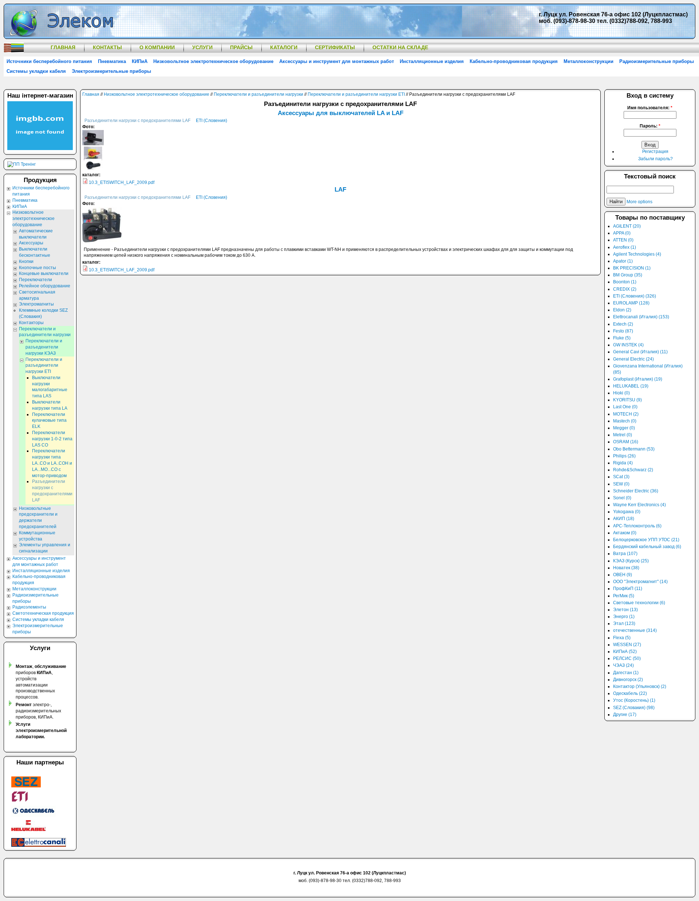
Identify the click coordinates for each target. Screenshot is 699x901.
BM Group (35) (627, 275)
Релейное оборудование (44, 285)
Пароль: (650, 126)
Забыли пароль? (655, 158)
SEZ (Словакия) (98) (634, 707)
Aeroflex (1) (624, 247)
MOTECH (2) (626, 414)
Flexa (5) (622, 637)
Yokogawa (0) (626, 511)
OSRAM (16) (625, 441)
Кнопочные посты (37, 267)
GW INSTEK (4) (628, 344)
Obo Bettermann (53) (634, 449)
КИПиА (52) (625, 651)
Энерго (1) (624, 616)
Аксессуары (31, 242)
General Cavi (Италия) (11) (640, 351)
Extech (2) (623, 324)
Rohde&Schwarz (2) (633, 469)
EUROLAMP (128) (631, 303)
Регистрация (655, 151)
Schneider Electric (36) (635, 490)
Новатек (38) (626, 567)
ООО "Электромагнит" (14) (640, 581)
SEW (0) (621, 484)
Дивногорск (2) (628, 679)
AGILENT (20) (627, 226)
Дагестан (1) (626, 672)
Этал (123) (624, 623)
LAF (340, 189)
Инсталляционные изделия (432, 61)
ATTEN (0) (623, 240)
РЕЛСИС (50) (627, 658)
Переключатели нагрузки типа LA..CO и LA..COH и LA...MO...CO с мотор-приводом (52, 463)
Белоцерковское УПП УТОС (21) (646, 539)
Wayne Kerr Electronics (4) (639, 504)
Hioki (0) (621, 393)
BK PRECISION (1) (632, 268)
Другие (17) (624, 714)
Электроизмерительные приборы (111, 71)
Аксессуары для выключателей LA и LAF (340, 113)
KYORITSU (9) (627, 399)
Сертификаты (335, 47)
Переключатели (35, 279)
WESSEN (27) (627, 644)
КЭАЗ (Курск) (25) (631, 560)
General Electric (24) (633, 359)
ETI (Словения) (211, 120)
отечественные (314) (635, 630)
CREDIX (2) (624, 289)
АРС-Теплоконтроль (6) (637, 525)
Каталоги (283, 47)
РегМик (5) (623, 595)
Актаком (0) (624, 532)
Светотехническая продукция (43, 613)
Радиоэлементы (29, 607)
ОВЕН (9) (622, 574)
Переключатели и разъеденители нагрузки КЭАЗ (43, 347)
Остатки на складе (400, 47)
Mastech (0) (624, 421)
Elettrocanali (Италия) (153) (641, 316)
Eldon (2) (622, 309)
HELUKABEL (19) (630, 386)
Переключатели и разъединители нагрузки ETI (356, 94)
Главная (63, 47)
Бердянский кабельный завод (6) (647, 546)
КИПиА (139, 61)
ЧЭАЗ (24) (623, 665)
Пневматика (112, 61)
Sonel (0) (622, 497)
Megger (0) (624, 427)
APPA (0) (622, 233)
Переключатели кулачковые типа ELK (49, 420)
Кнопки (26, 261)
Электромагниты (36, 304)
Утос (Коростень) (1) (634, 700)
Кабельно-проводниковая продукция (514, 61)
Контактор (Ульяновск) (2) (639, 686)
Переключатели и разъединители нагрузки (258, 94)
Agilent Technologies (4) (637, 254)
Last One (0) (625, 406)
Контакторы (31, 322)
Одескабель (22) (630, 693)
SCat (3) (621, 476)
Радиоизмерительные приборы (656, 61)
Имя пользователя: (649, 107)
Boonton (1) (624, 281)
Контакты (107, 47)
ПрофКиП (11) (627, 588)
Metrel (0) (622, 434)
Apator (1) (623, 261)
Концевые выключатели (43, 273)
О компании (157, 47)
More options (639, 201)
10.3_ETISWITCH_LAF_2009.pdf (121, 182)
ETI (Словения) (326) (634, 296)
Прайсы (241, 47)
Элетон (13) (625, 609)
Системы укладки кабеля (36, 71)
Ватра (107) (625, 553)
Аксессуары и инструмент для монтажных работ (336, 61)
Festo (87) (623, 331)
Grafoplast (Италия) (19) (637, 379)
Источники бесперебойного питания (49, 61)
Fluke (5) (622, 338)
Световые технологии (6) (639, 602)
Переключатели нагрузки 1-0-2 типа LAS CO (52, 439)
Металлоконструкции (588, 61)
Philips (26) (624, 456)
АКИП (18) (623, 518)
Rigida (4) (623, 462)
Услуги (202, 47)
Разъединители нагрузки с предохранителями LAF (137, 120)
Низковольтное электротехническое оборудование (213, 61)
